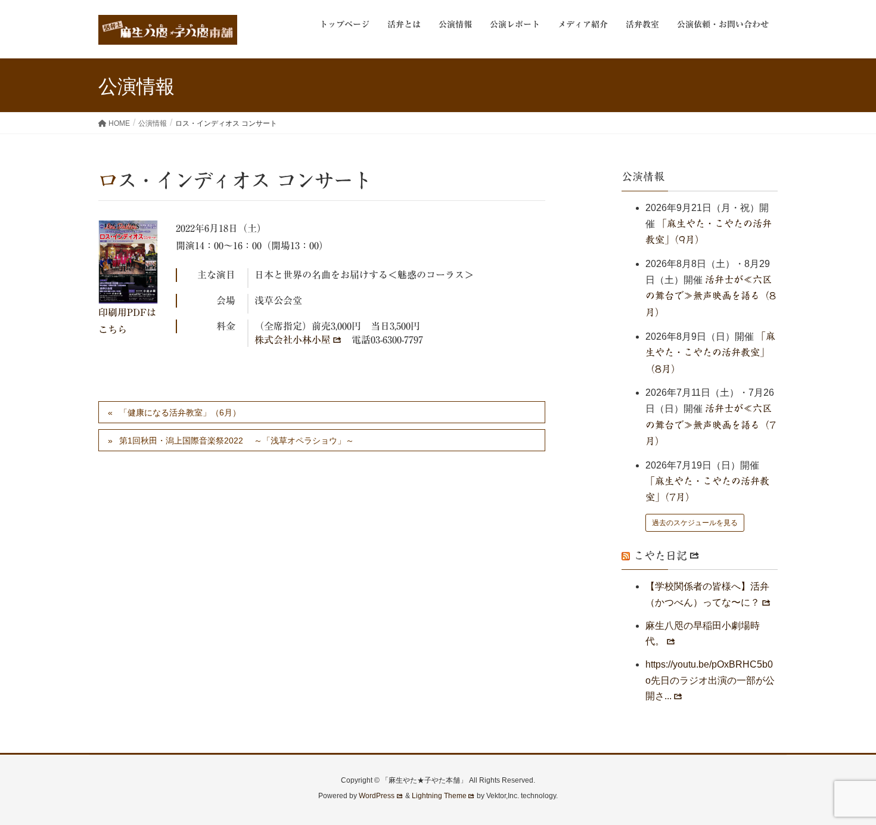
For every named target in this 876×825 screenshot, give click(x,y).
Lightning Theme (439, 796)
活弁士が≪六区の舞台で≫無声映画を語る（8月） (710, 296)
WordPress (376, 796)
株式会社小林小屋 (292, 340)
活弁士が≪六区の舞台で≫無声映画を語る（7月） (710, 425)
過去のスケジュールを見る (695, 523)
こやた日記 (660, 555)
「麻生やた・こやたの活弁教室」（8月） (710, 352)
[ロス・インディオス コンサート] (128, 262)
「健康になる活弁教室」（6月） (180, 412)
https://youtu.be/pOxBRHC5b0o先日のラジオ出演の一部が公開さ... (710, 680)
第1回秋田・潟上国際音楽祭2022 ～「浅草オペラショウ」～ (236, 440)
